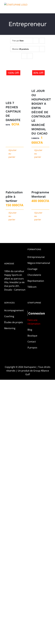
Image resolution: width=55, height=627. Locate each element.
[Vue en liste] (30, 56)
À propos (32, 347)
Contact (32, 341)
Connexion (33, 313)
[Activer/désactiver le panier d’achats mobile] (44, 9)
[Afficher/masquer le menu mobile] (50, 9)
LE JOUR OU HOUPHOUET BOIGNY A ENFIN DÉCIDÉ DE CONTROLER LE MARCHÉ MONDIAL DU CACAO (41, 112)
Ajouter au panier (11, 153)
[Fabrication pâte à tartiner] (14, 179)
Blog (30, 329)
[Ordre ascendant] (42, 41)
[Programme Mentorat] (40, 179)
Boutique (32, 335)
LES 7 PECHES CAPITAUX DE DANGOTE (13, 111)
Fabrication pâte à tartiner (14, 197)
